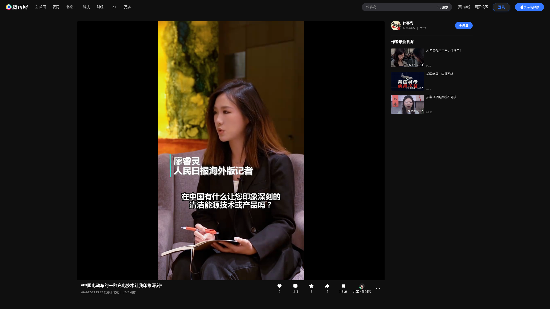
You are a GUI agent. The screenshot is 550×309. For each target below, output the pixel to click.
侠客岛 (408, 23)
